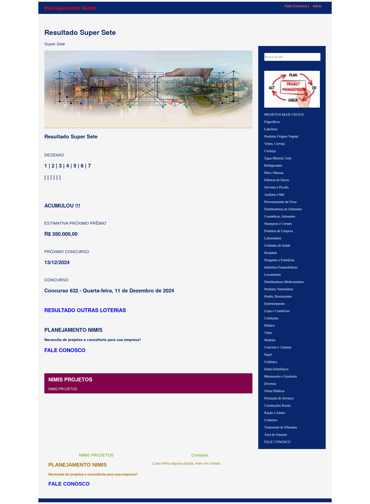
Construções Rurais (277, 405)
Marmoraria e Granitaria (280, 376)
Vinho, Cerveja (274, 143)
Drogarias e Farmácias (279, 260)
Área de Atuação (275, 434)
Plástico (269, 325)
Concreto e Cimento (277, 347)
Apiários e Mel (274, 194)
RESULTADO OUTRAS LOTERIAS (85, 310)
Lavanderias (272, 274)
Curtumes (270, 420)
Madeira (269, 340)
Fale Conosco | (297, 6)
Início (317, 6)
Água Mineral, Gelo (277, 158)
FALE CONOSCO (277, 442)
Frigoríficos (272, 122)
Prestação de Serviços (279, 398)
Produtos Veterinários (278, 289)
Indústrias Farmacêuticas (280, 267)
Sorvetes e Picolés (276, 187)
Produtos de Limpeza (278, 231)
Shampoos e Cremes (278, 223)
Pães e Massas (273, 173)
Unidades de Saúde (277, 245)
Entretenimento (274, 303)
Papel (268, 354)
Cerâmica (270, 362)
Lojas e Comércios (276, 311)
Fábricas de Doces (276, 180)
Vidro (268, 333)
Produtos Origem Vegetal (281, 136)
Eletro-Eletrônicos (276, 369)
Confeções (271, 318)
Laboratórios (272, 238)
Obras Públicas (274, 391)
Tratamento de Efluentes (280, 427)
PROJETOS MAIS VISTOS (284, 114)
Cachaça (270, 151)
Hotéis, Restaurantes (278, 296)
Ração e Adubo (274, 413)
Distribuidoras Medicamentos (284, 282)
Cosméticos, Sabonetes (279, 216)
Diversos (270, 383)
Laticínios (271, 129)
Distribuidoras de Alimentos (283, 209)
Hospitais (270, 253)
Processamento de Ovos (280, 202)
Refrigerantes (273, 165)
